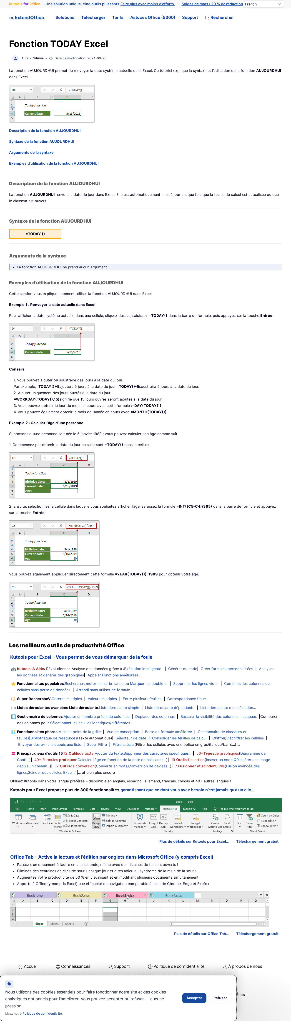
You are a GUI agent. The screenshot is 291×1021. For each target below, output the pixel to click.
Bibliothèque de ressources (53, 738)
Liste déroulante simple (119, 707)
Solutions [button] (64, 17)
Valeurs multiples (102, 698)
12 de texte (78, 753)
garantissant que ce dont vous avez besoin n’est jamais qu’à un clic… (187, 789)
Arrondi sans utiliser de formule (103, 690)
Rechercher (222, 17)
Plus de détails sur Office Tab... (201, 933)
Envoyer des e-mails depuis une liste (49, 744)
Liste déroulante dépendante (169, 707)
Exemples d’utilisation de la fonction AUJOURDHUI (53, 163)
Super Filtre (97, 744)
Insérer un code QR (222, 759)
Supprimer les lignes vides (195, 683)
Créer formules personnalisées (227, 668)
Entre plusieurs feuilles (142, 698)
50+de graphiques (217, 753)
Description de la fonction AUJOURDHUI (44, 130)
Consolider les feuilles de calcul (179, 738)
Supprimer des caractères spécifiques (156, 753)
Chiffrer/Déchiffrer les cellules (238, 738)
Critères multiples (67, 698)
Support (190, 17)
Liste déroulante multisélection (226, 707)
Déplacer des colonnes (155, 716)
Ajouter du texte (109, 753)
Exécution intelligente (142, 668)
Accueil (31, 966)
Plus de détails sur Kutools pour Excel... (194, 841)
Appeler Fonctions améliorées (113, 675)
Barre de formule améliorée (168, 731)
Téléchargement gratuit (257, 841)
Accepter (194, 998)
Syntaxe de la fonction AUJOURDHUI (41, 141)
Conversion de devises (147, 766)
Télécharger (93, 17)
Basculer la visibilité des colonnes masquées (219, 716)
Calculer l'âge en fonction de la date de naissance (120, 759)
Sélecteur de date (131, 738)
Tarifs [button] (117, 17)
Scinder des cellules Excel (50, 772)
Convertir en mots (111, 766)
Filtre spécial (124, 744)
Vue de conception (123, 731)
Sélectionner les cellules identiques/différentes (90, 723)
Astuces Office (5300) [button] (152, 17)
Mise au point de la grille (79, 731)
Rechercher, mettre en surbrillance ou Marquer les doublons (116, 683)
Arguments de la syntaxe (31, 152)
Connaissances (75, 966)
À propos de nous (245, 966)
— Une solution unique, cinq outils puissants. (92, 4)
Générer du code (182, 668)
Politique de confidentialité (178, 966)
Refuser (220, 998)
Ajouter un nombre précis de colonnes (96, 716)
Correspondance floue (186, 698)
